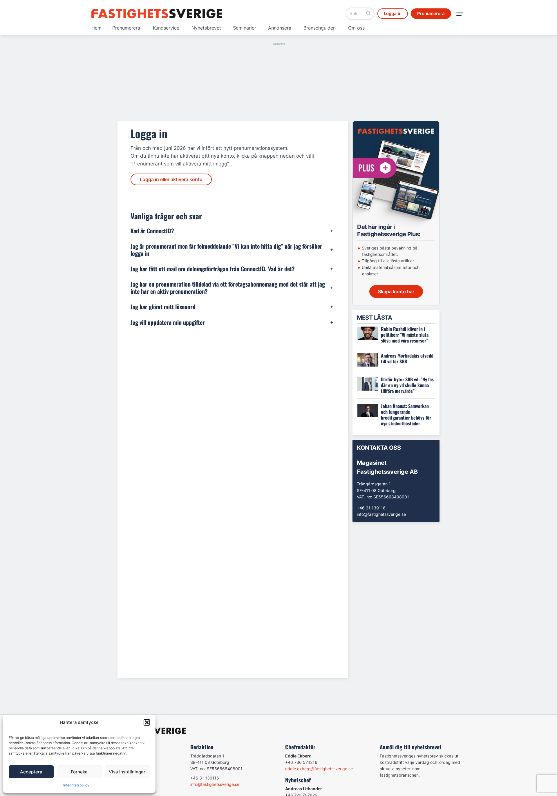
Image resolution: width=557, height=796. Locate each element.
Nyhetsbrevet (206, 28)
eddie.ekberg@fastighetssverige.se (319, 768)
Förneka (79, 772)
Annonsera (279, 28)
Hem (96, 28)
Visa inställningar (127, 772)
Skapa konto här (396, 291)
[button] (147, 722)
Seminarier (244, 28)
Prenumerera (126, 28)
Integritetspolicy (76, 785)
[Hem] (156, 13)
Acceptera (31, 772)
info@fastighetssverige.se (381, 514)
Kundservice (166, 28)
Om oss (356, 28)
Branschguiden (319, 28)
